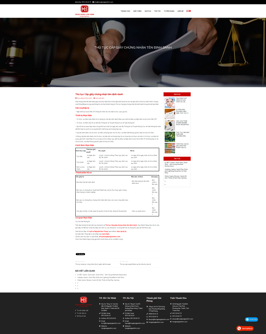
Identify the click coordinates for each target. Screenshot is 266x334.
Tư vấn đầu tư (81, 313)
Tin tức (157, 11)
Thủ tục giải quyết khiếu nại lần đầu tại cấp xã (135, 264)
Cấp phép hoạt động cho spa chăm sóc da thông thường (181, 100)
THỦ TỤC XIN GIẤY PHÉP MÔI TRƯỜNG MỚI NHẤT (182, 135)
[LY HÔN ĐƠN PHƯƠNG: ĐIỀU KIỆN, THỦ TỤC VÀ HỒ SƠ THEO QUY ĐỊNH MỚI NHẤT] (170, 114)
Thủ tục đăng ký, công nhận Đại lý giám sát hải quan (93, 264)
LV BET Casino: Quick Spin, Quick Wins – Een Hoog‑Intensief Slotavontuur (102, 275)
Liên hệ (180, 11)
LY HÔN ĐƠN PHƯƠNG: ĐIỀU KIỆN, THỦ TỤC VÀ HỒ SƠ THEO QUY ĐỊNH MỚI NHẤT (182, 113)
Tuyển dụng (169, 11)
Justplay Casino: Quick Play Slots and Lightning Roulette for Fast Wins (100, 277)
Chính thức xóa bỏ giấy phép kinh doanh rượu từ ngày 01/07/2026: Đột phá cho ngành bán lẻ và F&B (182, 148)
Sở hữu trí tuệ (81, 316)
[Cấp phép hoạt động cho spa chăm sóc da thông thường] (170, 102)
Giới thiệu (137, 11)
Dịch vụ (148, 11)
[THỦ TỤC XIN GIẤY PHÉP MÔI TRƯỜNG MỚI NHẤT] (170, 137)
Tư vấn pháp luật (82, 310)
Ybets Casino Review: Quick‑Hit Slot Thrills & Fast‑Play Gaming (98, 280)
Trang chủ (125, 11)
